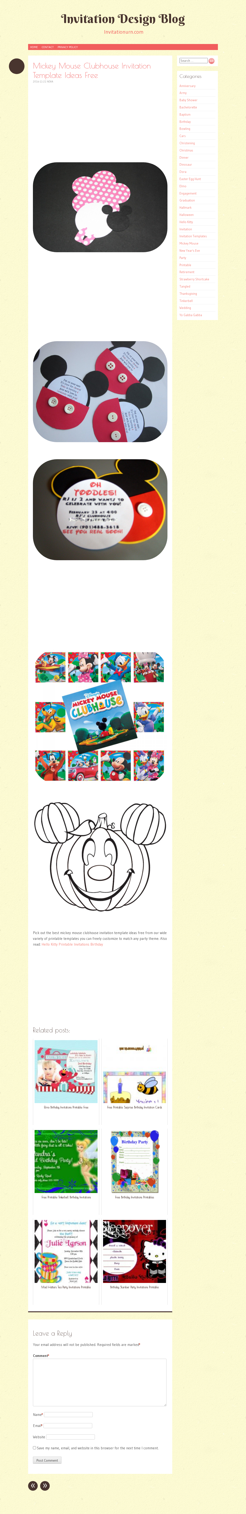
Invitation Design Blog (123, 18)
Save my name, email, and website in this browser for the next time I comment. (98, 1448)
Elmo (182, 186)
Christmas (186, 150)
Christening (187, 143)
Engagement (188, 193)
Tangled (184, 286)
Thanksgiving (188, 293)
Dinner (184, 157)
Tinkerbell (186, 301)
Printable (185, 265)
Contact (48, 47)
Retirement (186, 272)
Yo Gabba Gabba (190, 315)
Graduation (187, 200)
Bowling (184, 129)
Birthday (185, 122)
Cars (182, 136)
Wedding (185, 308)
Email (38, 1425)
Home (34, 47)
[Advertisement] (100, 123)
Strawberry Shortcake (194, 279)
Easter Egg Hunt (190, 179)
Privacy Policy (68, 47)
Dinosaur (185, 164)
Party (182, 258)
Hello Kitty (186, 222)
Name (38, 1414)
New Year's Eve (189, 250)
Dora (182, 172)
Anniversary (187, 86)
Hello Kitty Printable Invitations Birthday (72, 944)
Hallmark (185, 207)
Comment (41, 1355)
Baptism (185, 114)
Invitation (185, 229)
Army (183, 93)
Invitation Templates (193, 236)
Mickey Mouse (188, 243)
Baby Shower (188, 100)
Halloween (186, 215)
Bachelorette (188, 107)
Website (39, 1437)
